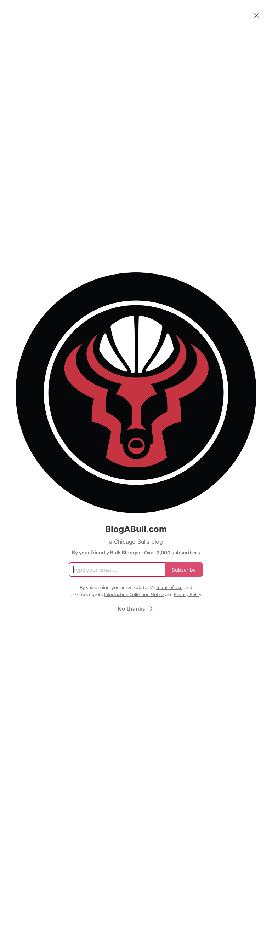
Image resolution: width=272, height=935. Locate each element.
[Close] (256, 15)
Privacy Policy (187, 594)
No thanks (131, 608)
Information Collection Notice (134, 594)
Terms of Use (169, 587)
